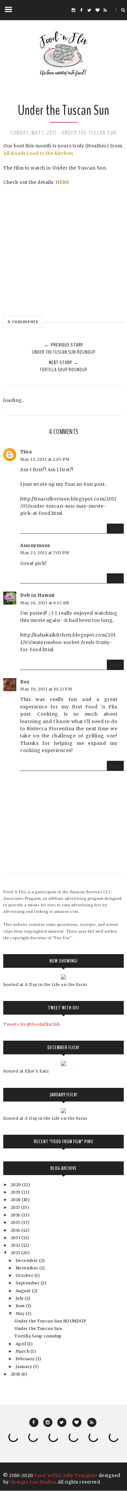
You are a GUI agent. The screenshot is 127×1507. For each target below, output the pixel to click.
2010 (16, 1374)
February (26, 1358)
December (27, 1260)
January (24, 1366)
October (25, 1275)
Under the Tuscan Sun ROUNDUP (50, 1321)
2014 (16, 1230)
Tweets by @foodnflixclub (31, 1024)
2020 (16, 1184)
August (24, 1290)
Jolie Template (80, 1475)
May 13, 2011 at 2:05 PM (45, 459)
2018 (16, 1199)
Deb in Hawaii (37, 595)
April (21, 1343)
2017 (16, 1207)
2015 (16, 1222)
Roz (25, 682)
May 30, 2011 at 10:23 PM (46, 689)
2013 (16, 1237)
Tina (26, 452)
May (21, 1313)
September (28, 1283)
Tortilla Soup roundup (38, 1336)
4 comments (22, 321)
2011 (16, 1252)
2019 (16, 1192)
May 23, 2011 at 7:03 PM (44, 552)
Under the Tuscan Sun (89, 133)
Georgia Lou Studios (33, 1482)
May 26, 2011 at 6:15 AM (44, 602)
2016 (16, 1214)
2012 (16, 1245)
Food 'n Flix (47, 1475)
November (28, 1268)
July (20, 1298)
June (21, 1305)
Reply (115, 528)
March (23, 1351)
